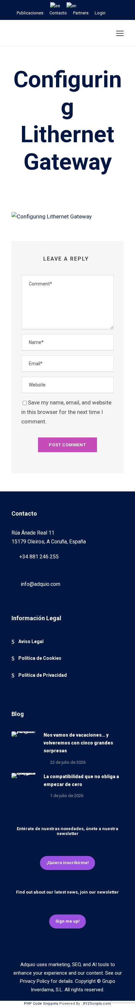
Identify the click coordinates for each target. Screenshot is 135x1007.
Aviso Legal (31, 641)
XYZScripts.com (97, 1003)
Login (100, 12)
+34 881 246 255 (39, 557)
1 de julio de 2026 (66, 795)
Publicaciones (30, 12)
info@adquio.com (40, 584)
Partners (80, 12)
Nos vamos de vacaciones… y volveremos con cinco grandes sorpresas (78, 742)
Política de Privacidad (42, 675)
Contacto (58, 12)
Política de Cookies (39, 658)
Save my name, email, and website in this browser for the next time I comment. (66, 412)
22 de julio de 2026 (68, 762)
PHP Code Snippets (41, 1003)
